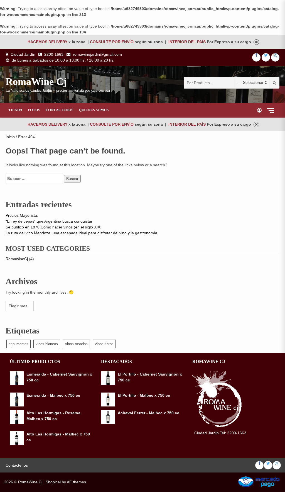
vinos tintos (104, 344)
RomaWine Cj (36, 81)
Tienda (15, 110)
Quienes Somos (94, 110)
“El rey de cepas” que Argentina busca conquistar (49, 221)
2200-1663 (53, 54)
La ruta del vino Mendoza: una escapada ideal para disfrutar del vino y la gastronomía (81, 233)
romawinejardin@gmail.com (97, 54)
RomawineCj (17, 259)
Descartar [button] (256, 42)
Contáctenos (59, 110)
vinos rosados (76, 344)
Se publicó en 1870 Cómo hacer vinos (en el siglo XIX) (54, 227)
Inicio (10, 137)
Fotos (34, 110)
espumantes (18, 344)
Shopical (53, 482)
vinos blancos (47, 344)
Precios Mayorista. (22, 215)
